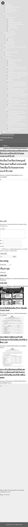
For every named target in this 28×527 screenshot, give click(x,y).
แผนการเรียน (8, 36)
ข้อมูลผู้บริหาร (11, 61)
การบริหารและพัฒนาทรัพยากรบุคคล (14, 92)
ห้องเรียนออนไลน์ (9, 43)
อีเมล (1, 243)
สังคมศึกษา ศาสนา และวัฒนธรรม (16, 24)
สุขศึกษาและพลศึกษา (13, 27)
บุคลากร (5, 14)
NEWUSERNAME (12, 175)
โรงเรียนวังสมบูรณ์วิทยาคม (6, 137)
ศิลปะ (9, 29)
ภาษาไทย (10, 19)
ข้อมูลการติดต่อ (12, 63)
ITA (3, 57)
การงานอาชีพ (11, 31)
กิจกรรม (5, 50)
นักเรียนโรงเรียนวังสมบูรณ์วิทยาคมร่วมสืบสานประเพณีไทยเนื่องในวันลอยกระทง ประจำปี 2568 (14, 153)
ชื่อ (1, 240)
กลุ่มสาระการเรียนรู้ (10, 17)
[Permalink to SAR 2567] (3, 272)
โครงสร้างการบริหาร (10, 8)
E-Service (10, 78)
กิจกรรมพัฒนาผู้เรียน (10, 41)
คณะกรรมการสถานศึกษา (11, 10)
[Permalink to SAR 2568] (3, 280)
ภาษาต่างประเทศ (12, 26)
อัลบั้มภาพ (7, 53)
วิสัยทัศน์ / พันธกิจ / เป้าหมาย (12, 7)
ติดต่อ (4, 131)
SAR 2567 (10, 39)
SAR (6, 37)
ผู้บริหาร (7, 15)
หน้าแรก (5, 2)
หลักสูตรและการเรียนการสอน (10, 32)
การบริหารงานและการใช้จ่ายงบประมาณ (15, 67)
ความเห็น (2, 228)
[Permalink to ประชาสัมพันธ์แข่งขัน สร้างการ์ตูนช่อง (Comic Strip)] (12, 304)
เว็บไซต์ (2, 246)
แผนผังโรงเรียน (9, 12)
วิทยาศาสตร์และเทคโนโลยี (14, 22)
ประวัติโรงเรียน (9, 5)
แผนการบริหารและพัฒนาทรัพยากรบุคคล (18, 94)
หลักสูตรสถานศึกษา (10, 34)
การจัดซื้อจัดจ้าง (9, 80)
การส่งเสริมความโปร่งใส (11, 99)
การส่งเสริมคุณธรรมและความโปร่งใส (14, 123)
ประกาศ (26, 278)
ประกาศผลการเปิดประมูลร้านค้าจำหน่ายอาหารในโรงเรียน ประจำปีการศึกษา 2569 (13, 339)
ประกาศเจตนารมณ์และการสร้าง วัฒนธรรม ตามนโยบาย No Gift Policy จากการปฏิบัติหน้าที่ (17, 113)
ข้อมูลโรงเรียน (6, 3)
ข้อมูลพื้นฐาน (8, 58)
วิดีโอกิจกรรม (8, 55)
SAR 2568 (10, 40)
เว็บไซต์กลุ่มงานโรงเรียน (8, 45)
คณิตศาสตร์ (11, 20)
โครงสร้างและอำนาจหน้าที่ (14, 60)
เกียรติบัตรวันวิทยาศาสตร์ (11, 52)
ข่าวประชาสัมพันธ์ (12, 65)
